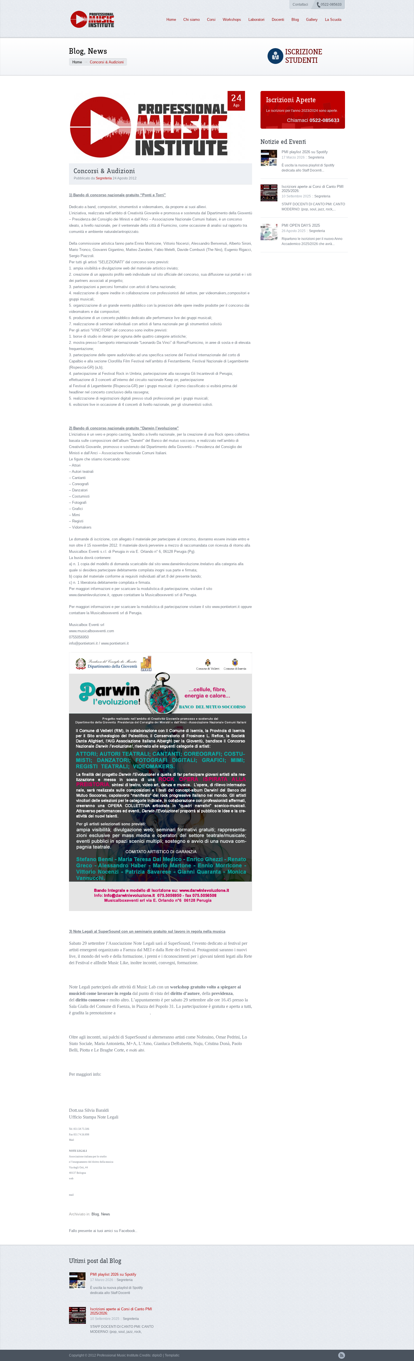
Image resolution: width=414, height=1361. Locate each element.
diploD (157, 1355)
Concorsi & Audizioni (104, 171)
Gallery (312, 19)
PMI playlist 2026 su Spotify (305, 152)
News (97, 51)
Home (171, 19)
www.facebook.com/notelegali (85, 1183)
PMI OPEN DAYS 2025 (301, 225)
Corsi (211, 19)
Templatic (172, 1355)
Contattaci (300, 4)
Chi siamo (191, 19)
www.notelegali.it (118, 1074)
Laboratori (256, 19)
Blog (295, 19)
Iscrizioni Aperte (291, 100)
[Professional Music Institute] (95, 19)
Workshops (232, 19)
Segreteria (104, 178)
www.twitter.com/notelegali (84, 1189)
